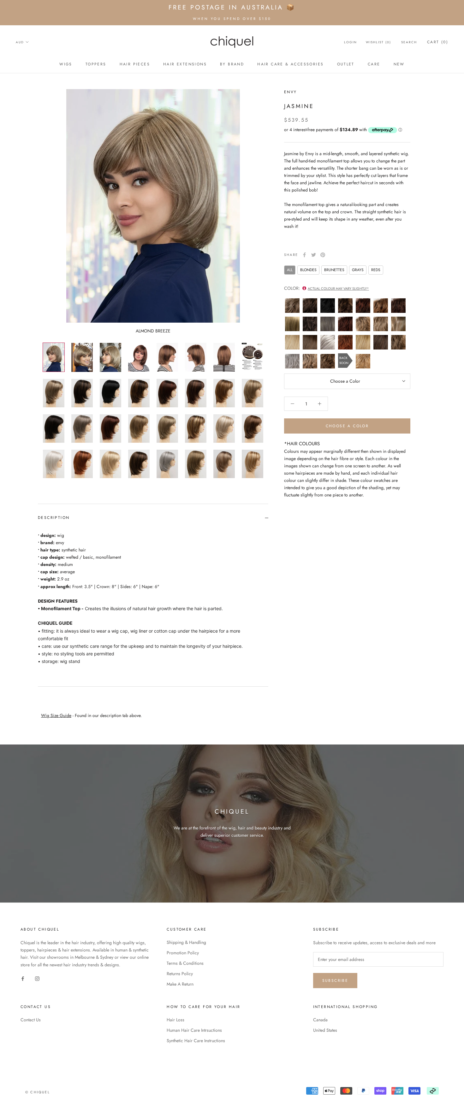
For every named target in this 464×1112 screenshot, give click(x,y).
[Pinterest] (322, 254)
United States (325, 1030)
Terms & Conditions (185, 963)
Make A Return (180, 984)
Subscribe (335, 980)
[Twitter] (313, 254)
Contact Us (31, 1020)
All (290, 269)
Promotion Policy (183, 953)
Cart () (437, 42)
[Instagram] (37, 978)
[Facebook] (304, 254)
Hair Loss (175, 1020)
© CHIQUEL (37, 1092)
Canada (320, 1020)
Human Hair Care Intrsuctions (194, 1030)
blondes (308, 269)
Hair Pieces (135, 64)
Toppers (96, 64)
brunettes (334, 269)
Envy (290, 92)
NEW (399, 64)
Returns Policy (180, 973)
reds (375, 269)
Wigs (65, 64)
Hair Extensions (185, 64)
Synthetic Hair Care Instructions (196, 1040)
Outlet (345, 64)
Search (409, 42)
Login (350, 42)
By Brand (232, 64)
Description (53, 517)
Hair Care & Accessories (290, 64)
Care (374, 64)
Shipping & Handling (186, 942)
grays (358, 269)
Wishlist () (378, 42)
